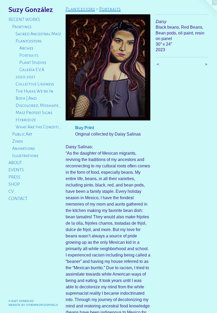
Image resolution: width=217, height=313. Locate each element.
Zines (17, 141)
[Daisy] (108, 67)
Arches (26, 48)
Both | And (26, 98)
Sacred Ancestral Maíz (38, 34)
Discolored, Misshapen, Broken (38, 105)
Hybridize (26, 120)
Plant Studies (32, 62)
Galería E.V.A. (32, 69)
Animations (23, 148)
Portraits (28, 55)
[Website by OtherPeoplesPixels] (206, 10)
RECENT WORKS (24, 19)
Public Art (22, 134)
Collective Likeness (35, 84)
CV (11, 191)
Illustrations (25, 155)
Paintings (21, 26)
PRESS (14, 177)
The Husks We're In (34, 91)
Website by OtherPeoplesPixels (33, 304)
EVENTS (16, 170)
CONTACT (18, 198)
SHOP (14, 184)
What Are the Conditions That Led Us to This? (38, 127)
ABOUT (15, 162)
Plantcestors (29, 41)
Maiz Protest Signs (34, 112)
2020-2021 (25, 77)
